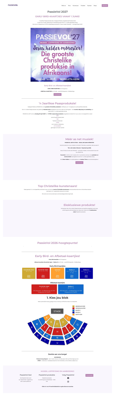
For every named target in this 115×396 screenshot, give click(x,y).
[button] (23, 246)
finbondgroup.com (74, 359)
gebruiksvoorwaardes (67, 386)
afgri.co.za (75, 360)
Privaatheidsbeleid (54, 386)
